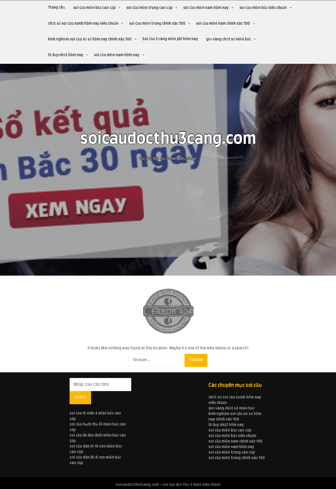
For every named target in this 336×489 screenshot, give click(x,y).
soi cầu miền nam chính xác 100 (223, 23)
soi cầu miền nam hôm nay (206, 8)
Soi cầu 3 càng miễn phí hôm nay (170, 39)
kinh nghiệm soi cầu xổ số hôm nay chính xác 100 (90, 39)
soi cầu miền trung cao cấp (149, 8)
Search (80, 397)
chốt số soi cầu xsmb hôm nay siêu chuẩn (83, 23)
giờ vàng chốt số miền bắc (228, 39)
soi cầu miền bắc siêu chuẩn (263, 8)
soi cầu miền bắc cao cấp (94, 8)
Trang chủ (56, 7)
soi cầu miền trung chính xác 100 (157, 23)
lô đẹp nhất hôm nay (65, 55)
